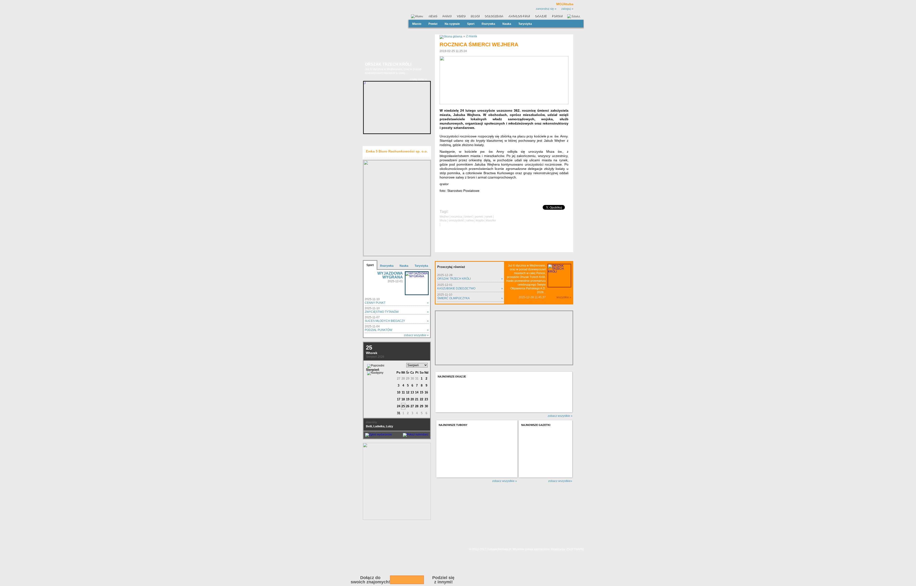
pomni (479, 216)
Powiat (432, 24)
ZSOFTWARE (575, 549)
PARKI (446, 15)
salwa (470, 220)
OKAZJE (540, 15)
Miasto (416, 24)
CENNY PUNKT (375, 302)
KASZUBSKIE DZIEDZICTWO (456, 288)
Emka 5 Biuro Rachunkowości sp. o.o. (397, 151)
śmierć (468, 216)
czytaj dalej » (418, 79)
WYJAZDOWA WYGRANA (390, 275)
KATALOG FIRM (518, 15)
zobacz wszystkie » (416, 335)
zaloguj (567, 8)
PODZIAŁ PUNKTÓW (378, 330)
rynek (488, 216)
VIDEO (460, 15)
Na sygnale (452, 24)
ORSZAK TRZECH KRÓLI (454, 278)
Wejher (444, 216)
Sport (470, 24)
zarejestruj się (546, 8)
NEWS (432, 15)
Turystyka (525, 24)
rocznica (456, 216)
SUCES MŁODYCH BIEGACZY (385, 321)
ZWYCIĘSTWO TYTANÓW (382, 312)
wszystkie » (564, 297)
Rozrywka (488, 24)
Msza (443, 220)
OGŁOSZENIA (493, 15)
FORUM (557, 15)
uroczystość (456, 220)
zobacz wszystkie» (560, 481)
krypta (480, 220)
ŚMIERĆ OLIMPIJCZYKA (453, 298)
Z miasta (471, 36)
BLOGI (474, 15)
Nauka (506, 24)
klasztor (491, 220)
